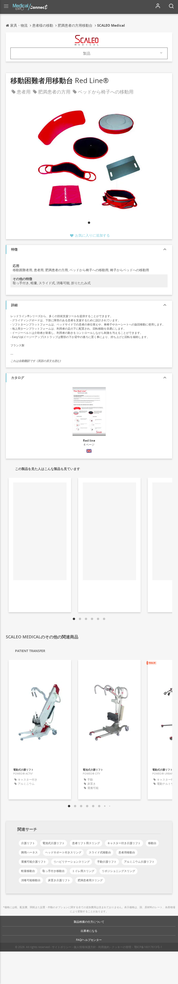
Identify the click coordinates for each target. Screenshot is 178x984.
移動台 (152, 843)
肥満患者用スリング (90, 880)
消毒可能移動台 (31, 880)
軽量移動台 (28, 871)
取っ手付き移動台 (53, 871)
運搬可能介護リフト (33, 862)
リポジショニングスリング (118, 871)
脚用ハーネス (29, 852)
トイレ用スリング (83, 871)
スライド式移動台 (100, 852)
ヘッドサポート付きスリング (63, 852)
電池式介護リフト (53, 843)
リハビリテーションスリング (72, 862)
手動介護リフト (107, 862)
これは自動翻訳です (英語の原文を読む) (35, 361)
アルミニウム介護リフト (139, 862)
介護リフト (28, 843)
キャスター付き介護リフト (124, 843)
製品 (86, 53)
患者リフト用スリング (86, 843)
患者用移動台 (126, 852)
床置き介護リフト (59, 880)
